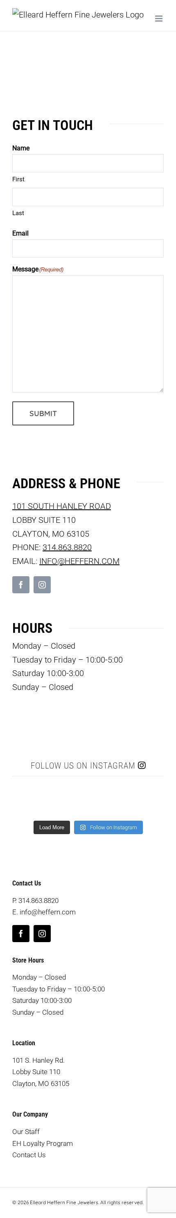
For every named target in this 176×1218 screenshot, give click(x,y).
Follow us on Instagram (84, 766)
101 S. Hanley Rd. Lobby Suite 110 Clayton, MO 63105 (40, 1072)
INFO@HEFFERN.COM (79, 561)
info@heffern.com (48, 912)
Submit (43, 413)
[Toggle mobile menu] (159, 18)
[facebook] (20, 584)
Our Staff (26, 1132)
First (18, 179)
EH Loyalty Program (42, 1143)
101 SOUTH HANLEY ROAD (61, 506)
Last (18, 213)
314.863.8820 (67, 547)
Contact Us (29, 1155)
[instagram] (42, 584)
